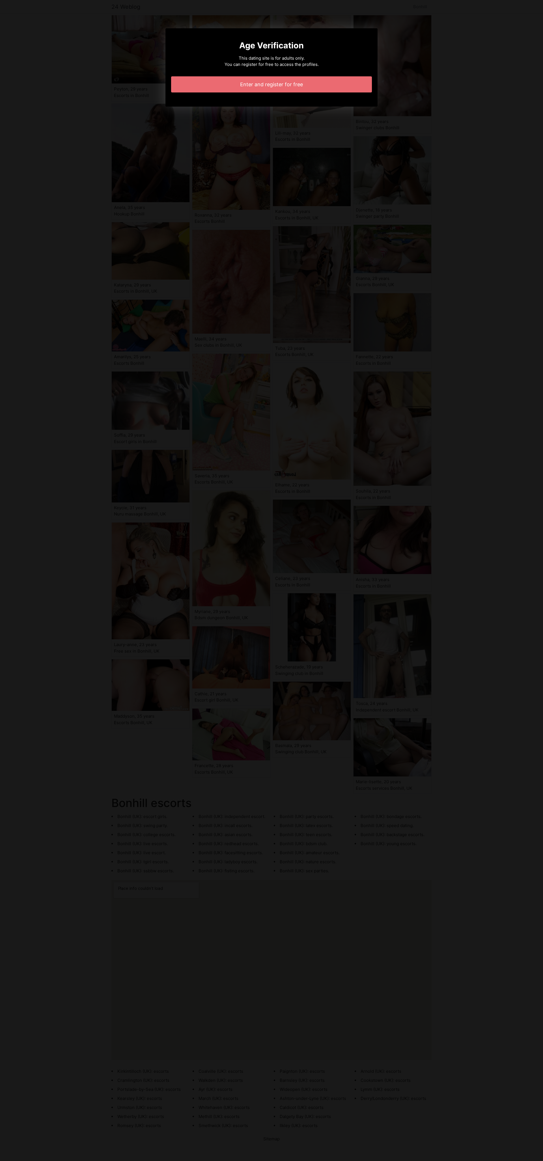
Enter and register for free (271, 84)
